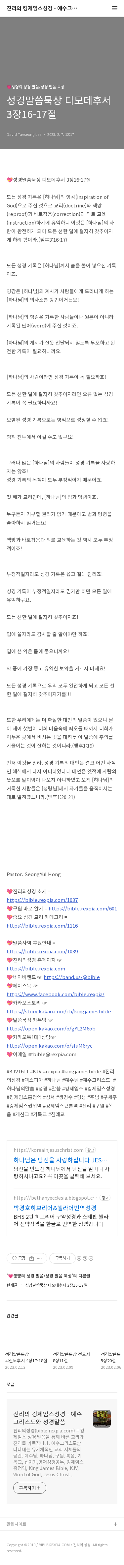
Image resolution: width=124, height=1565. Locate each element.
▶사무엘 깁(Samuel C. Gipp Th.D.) (40, 1535)
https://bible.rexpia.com (36, 968)
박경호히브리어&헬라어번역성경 (55, 1208)
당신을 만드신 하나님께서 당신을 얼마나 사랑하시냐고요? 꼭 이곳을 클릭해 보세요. (61, 1172)
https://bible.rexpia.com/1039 (42, 951)
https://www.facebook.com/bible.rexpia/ (55, 994)
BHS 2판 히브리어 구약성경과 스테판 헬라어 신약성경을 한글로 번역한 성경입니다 (61, 1219)
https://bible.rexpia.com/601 (83, 908)
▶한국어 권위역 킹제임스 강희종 (37, 1556)
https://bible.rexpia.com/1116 (42, 925)
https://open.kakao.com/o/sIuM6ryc (50, 1045)
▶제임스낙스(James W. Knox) (35, 1546)
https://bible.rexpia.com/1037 (42, 899)
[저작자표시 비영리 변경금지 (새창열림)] (85, 1258)
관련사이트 (16, 1524)
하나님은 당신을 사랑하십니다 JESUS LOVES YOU (61, 1160)
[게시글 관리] (40, 1258)
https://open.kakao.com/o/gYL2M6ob (51, 1028)
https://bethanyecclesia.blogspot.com (55, 1198)
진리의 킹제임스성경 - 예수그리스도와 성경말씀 (43, 8)
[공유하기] (31, 1258)
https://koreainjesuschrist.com (49, 1150)
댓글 (11, 1384)
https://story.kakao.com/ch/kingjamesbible (59, 1011)
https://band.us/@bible (72, 976)
